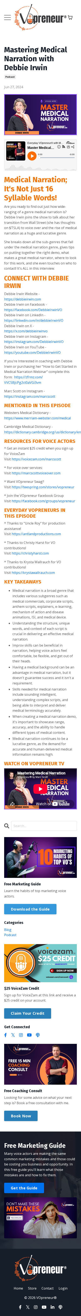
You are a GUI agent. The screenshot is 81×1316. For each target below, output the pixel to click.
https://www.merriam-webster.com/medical (37, 418)
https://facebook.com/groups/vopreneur (43, 501)
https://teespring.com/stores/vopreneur (43, 487)
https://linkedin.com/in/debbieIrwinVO (33, 320)
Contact (48, 1288)
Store (32, 1288)
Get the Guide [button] (24, 1187)
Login (63, 1288)
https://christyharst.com (30, 553)
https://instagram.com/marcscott (29, 396)
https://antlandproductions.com (36, 534)
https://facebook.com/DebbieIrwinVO (33, 310)
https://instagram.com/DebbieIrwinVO (34, 341)
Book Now (21, 1115)
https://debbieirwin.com (22, 299)
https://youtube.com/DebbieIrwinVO (32, 352)
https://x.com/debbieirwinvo (26, 331)
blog (7, 929)
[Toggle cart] (70, 17)
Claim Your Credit (27, 1013)
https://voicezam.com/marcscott (36, 459)
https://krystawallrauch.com (33, 572)
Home (18, 1288)
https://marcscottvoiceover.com (36, 473)
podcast (10, 76)
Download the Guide (30, 909)
